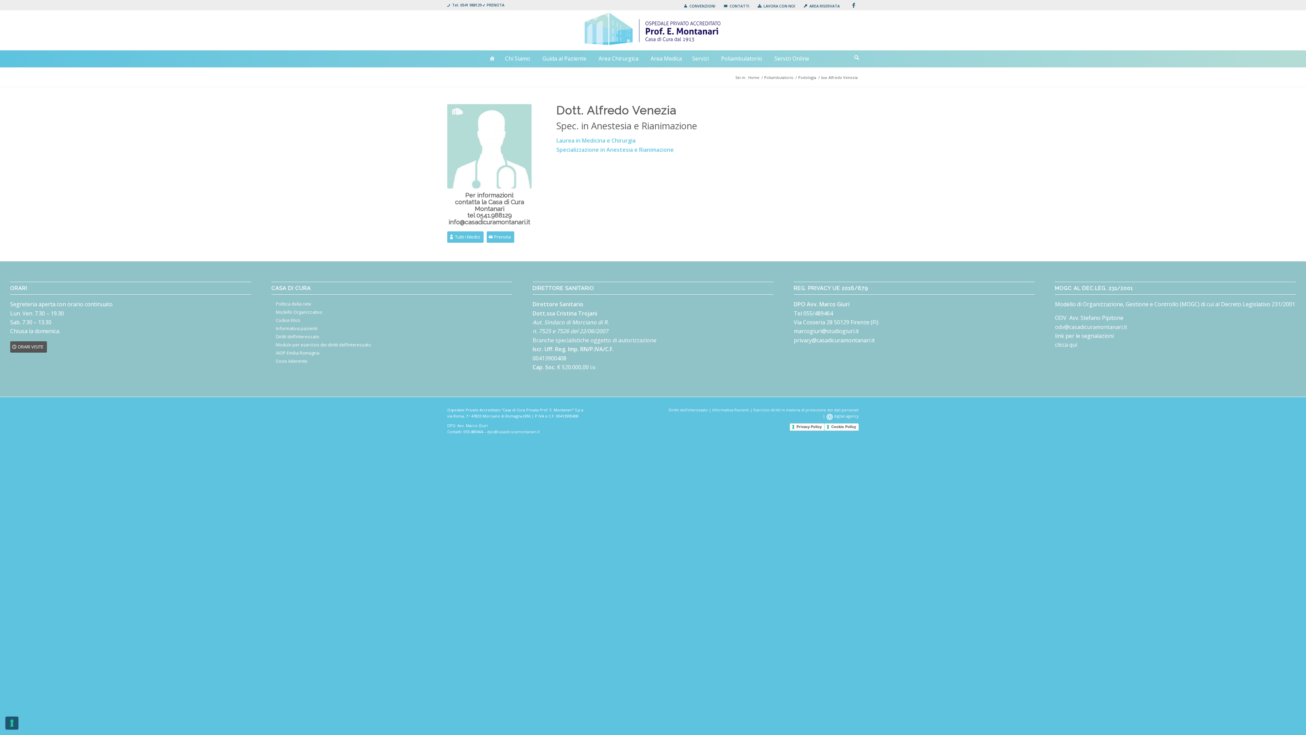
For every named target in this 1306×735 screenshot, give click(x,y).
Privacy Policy (809, 426)
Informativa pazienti (296, 328)
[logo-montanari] (653, 30)
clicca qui (1066, 344)
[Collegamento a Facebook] (854, 5)
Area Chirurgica (618, 58)
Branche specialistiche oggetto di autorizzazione (594, 340)
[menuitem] (699, 6)
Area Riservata (824, 6)
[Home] (492, 58)
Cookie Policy (843, 426)
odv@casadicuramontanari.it (1091, 327)
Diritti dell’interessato (297, 336)
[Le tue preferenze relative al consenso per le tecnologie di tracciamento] (11, 723)
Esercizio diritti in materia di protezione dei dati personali (806, 409)
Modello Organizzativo (299, 312)
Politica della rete (293, 304)
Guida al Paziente (564, 58)
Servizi (700, 58)
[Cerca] (856, 57)
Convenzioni (702, 6)
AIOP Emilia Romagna (297, 353)
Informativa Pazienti (730, 409)
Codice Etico (288, 320)
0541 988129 (471, 4)
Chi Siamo (517, 58)
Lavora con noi (779, 6)
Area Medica (666, 58)
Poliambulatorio (741, 58)
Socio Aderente (291, 361)
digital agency (846, 416)
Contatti (739, 6)
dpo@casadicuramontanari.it (513, 431)
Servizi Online (791, 58)
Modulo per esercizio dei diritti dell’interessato (323, 345)
